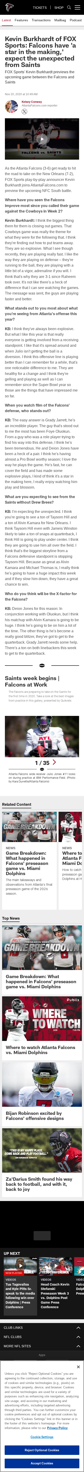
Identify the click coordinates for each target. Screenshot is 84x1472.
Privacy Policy (20, 1428)
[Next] (54, 751)
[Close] (78, 1367)
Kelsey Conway (32, 101)
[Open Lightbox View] (42, 738)
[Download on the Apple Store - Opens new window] (25, 1353)
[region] (42, 1416)
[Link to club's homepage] (9, 5)
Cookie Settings (42, 1437)
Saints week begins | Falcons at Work (32, 670)
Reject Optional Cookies (42, 1450)
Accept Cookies (42, 1463)
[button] (42, 139)
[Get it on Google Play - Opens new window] (57, 1354)
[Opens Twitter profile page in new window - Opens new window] (24, 111)
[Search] (69, 7)
